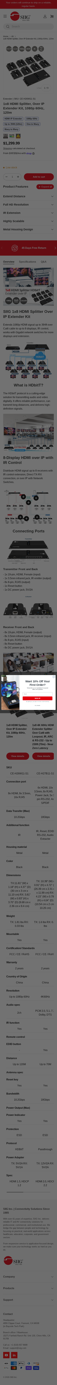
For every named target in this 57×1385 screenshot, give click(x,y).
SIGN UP (37, 698)
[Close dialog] (54, 677)
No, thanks (37, 705)
